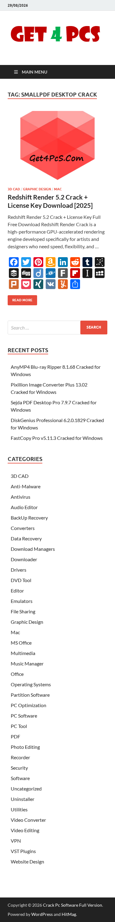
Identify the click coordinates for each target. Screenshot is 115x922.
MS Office (21, 643)
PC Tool (19, 726)
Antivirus (20, 497)
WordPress (42, 914)
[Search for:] (57, 327)
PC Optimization (28, 705)
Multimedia (23, 653)
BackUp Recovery (29, 517)
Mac (58, 189)
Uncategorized (26, 788)
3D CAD (14, 189)
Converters (23, 528)
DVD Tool (21, 580)
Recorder (20, 757)
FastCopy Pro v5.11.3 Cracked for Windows (57, 438)
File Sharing (23, 611)
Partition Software (30, 695)
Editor (17, 590)
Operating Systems (31, 684)
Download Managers (33, 549)
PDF (15, 736)
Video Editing (25, 830)
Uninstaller (22, 799)
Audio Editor (24, 507)
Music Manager (27, 663)
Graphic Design (37, 189)
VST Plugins (23, 851)
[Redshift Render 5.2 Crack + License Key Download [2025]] (57, 146)
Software (20, 778)
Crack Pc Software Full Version (72, 905)
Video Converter (28, 820)
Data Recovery (26, 538)
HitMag (69, 914)
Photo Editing (25, 747)
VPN (16, 841)
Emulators (22, 601)
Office (17, 674)
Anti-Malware (25, 486)
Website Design (27, 861)
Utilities (19, 809)
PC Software (24, 715)
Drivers (18, 570)
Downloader (24, 559)
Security (19, 768)
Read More (20, 298)
